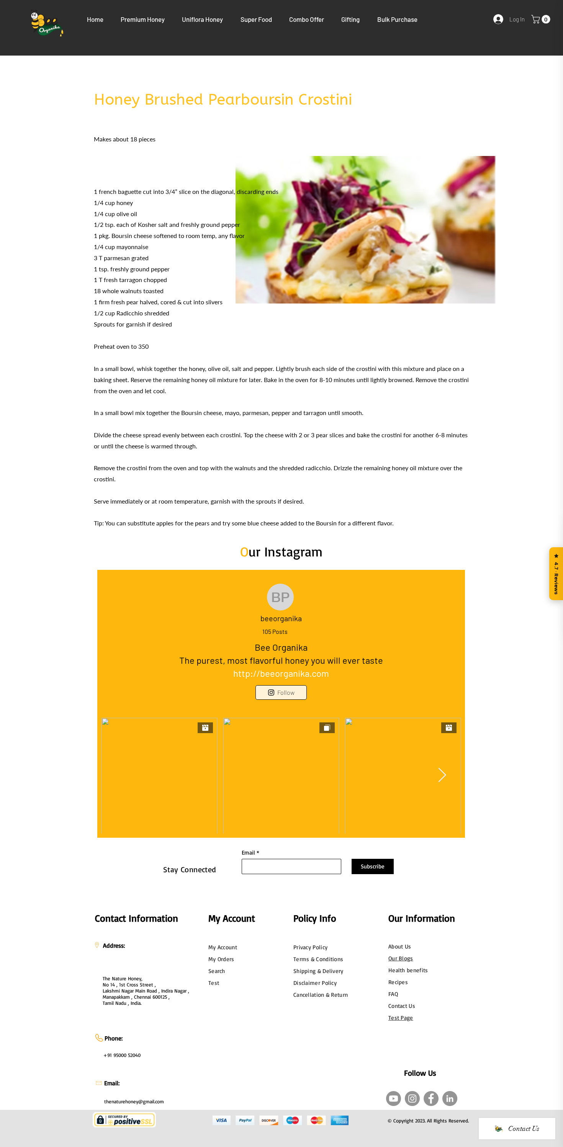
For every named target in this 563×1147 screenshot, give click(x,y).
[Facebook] (431, 1098)
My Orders (221, 959)
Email (248, 852)
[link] (541, 19)
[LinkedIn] (449, 1098)
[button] (143, 19)
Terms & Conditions (318, 959)
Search (216, 971)
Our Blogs (400, 958)
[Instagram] (412, 1098)
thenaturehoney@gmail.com (134, 1101)
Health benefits (408, 970)
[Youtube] (393, 1098)
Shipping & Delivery (318, 971)
